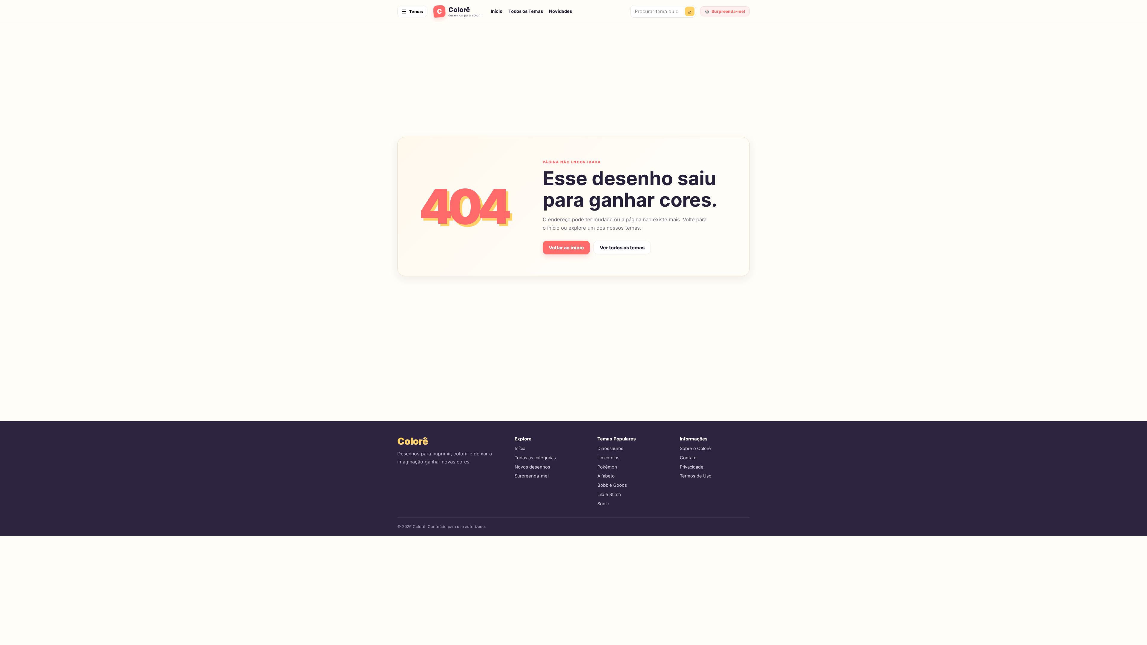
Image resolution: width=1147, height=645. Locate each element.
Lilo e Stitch (609, 494)
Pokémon (607, 467)
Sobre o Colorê (695, 448)
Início (496, 11)
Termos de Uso (695, 476)
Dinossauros (610, 448)
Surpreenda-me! (532, 476)
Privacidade (691, 467)
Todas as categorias (535, 457)
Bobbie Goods (612, 485)
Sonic (603, 503)
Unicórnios (608, 457)
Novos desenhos (532, 467)
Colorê (412, 441)
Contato (688, 457)
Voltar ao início (566, 248)
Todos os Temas (525, 11)
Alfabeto (606, 476)
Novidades (560, 11)
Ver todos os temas (622, 248)
